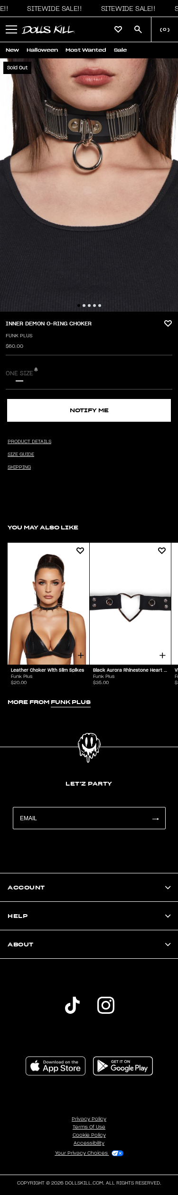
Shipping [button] (19, 467)
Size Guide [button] (21, 454)
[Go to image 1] (78, 305)
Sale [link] (120, 50)
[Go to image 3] (89, 305)
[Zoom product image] (89, 185)
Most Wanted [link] (86, 50)
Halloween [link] (42, 50)
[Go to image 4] (94, 305)
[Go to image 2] (84, 305)
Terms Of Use (89, 1127)
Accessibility (89, 1143)
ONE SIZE (19, 373)
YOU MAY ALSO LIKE (43, 527)
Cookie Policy (89, 1135)
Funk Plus (19, 335)
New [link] (12, 50)
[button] (52, 8)
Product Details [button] (29, 441)
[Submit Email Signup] (155, 818)
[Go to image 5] (99, 305)
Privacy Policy (89, 1119)
